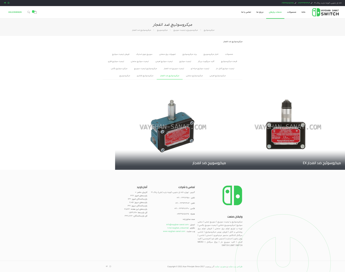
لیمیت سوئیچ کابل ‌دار (225, 68)
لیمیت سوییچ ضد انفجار (174, 68)
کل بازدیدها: (142, 212)
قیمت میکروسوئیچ (229, 61)
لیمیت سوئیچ (185, 61)
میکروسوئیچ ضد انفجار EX (322, 163)
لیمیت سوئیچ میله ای (200, 68)
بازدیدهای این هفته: (138, 209)
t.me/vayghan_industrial (178, 228)
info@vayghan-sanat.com (177, 224)
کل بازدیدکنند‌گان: (139, 216)
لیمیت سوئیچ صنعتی (140, 61)
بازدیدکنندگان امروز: (139, 199)
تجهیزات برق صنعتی (167, 54)
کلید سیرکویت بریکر (206, 61)
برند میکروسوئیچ (189, 54)
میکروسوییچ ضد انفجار (209, 163)
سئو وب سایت (220, 267)
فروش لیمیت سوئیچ (120, 54)
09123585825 (288, 3)
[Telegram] (5, 3)
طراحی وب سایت (235, 267)
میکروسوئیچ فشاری (145, 75)
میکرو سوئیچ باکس (119, 68)
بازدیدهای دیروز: (140, 202)
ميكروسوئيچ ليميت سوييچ (145, 68)
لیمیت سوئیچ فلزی (116, 61)
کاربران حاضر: (141, 192)
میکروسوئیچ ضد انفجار (169, 75)
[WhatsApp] (8, 3)
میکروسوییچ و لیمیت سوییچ (185, 30)
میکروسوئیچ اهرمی (218, 75)
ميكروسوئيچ (208, 30)
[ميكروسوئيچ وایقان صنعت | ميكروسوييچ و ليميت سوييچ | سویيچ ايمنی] (325, 12)
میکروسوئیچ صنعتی (194, 75)
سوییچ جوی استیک (144, 54)
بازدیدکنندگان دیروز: (139, 206)
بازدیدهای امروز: (140, 195)
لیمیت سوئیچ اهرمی (164, 61)
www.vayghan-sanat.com (174, 231)
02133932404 (304, 3)
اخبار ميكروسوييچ (210, 54)
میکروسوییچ (162, 30)
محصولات (229, 54)
